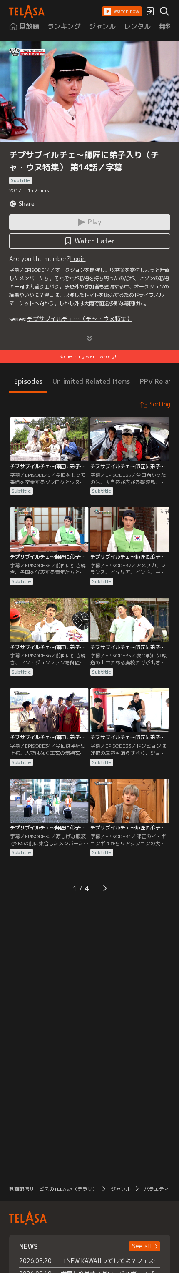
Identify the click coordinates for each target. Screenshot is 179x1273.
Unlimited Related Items (91, 381)
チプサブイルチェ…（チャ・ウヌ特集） (79, 319)
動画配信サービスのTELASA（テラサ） (53, 1189)
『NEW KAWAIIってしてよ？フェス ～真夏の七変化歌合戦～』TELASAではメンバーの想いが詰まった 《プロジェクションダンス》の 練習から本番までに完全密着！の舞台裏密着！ (110, 1261)
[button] (122, 11)
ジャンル (121, 1189)
